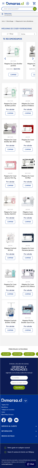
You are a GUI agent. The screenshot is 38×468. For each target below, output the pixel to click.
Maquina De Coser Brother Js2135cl (13, 65)
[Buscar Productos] (34, 9)
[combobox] (19, 9)
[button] (5, 59)
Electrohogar (10, 21)
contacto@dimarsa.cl (6, 464)
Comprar (13, 74)
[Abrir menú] (3, 3)
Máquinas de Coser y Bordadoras (24, 21)
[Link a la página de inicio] (3, 21)
